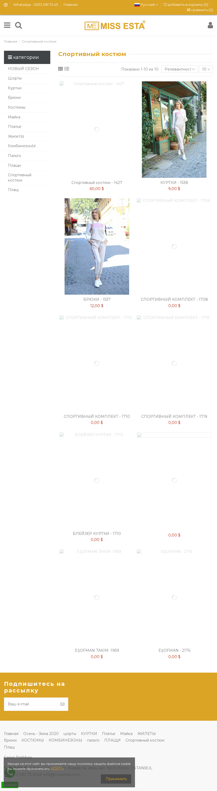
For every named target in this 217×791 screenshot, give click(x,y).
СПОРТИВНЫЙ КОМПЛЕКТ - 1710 (97, 416)
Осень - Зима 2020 (41, 733)
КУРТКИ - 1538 (174, 182)
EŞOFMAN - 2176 (174, 650)
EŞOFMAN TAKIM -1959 (97, 650)
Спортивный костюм (144, 740)
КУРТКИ (89, 733)
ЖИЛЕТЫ (146, 733)
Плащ (9, 747)
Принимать (116, 778)
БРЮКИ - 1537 (97, 299)
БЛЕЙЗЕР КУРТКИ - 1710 (97, 533)
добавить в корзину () (188, 4)
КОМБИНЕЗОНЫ (65, 740)
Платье (108, 733)
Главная (71, 4)
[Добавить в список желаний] (89, 176)
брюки (10, 740)
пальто (93, 740)
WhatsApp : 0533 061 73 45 (36, 4)
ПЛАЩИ (112, 740)
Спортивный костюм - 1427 (96, 182)
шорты (70, 733)
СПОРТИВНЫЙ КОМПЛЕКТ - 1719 (174, 416)
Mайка (126, 733)
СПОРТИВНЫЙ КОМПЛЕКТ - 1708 (174, 299)
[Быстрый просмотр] (104, 176)
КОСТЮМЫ (32, 740)
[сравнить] (97, 176)
